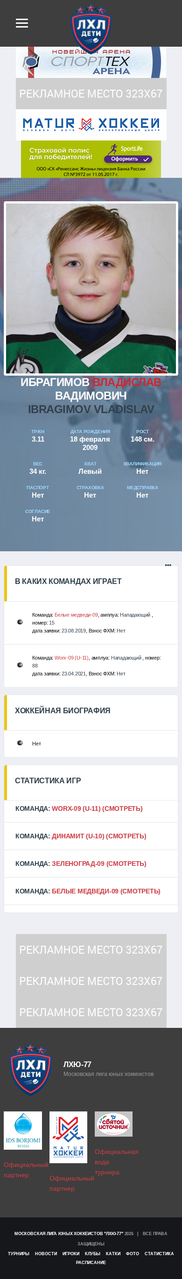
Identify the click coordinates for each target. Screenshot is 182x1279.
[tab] (91, 808)
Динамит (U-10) (78, 836)
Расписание (91, 1262)
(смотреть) (122, 808)
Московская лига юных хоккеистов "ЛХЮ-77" (68, 1233)
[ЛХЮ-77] (91, 158)
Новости (46, 1253)
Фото (132, 1253)
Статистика (159, 1253)
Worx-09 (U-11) (72, 658)
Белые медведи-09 (76, 615)
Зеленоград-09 (78, 863)
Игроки (71, 1253)
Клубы (92, 1253)
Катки (113, 1253)
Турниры (18, 1253)
